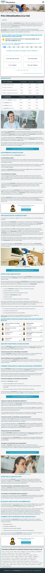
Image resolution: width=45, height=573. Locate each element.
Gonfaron (19, 564)
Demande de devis (26, 209)
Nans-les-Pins (32, 564)
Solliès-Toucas (13, 562)
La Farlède (30, 558)
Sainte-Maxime (19, 554)
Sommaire (4, 20)
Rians (15, 564)
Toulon (3, 551)
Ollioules (35, 554)
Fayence (18, 562)
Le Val (23, 564)
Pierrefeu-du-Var (20, 561)
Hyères (15, 551)
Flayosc (3, 564)
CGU (22, 73)
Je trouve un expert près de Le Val (22, 149)
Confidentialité (25, 73)
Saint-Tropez (34, 562)
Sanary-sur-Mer (22, 553)
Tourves (29, 562)
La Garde (3, 553)
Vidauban (30, 556)
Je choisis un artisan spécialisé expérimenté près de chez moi (22, 452)
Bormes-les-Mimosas (6, 559)
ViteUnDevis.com (34, 73)
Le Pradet (12, 556)
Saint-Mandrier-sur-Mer (6, 561)
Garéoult (14, 561)
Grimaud (27, 564)
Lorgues (25, 558)
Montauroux (33, 559)
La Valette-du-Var (10, 553)
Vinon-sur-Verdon (9, 564)
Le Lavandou (27, 561)
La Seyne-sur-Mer (9, 551)
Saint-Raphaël (38, 551)
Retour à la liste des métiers (22, 70)
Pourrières (40, 562)
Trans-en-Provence (34, 561)
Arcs (28, 559)
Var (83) (6, 12)
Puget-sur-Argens (23, 559)
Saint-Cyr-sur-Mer (5, 556)
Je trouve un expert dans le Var (22, 396)
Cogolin (16, 556)
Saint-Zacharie (24, 562)
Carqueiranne (35, 556)
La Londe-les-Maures (6, 558)
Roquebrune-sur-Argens (27, 554)
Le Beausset (17, 558)
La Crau (16, 553)
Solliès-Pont (21, 556)
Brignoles (27, 553)
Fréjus (19, 551)
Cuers (26, 556)
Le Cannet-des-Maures (6, 566)
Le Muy (21, 558)
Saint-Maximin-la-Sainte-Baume (8, 554)
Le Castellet (38, 564)
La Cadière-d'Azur (5, 562)
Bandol (34, 558)
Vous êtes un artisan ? (40, 73)
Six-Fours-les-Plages (30, 551)
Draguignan (23, 551)
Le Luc (12, 558)
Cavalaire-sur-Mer (14, 559)
